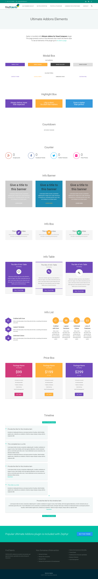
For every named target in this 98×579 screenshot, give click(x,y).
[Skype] (88, 1)
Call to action (18, 290)
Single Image (38, 64)
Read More (10, 476)
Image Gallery (60, 64)
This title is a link (13, 485)
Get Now (18, 394)
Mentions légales (49, 573)
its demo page (61, 40)
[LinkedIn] (85, 1)
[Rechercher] (91, 6)
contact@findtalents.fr (22, 1)
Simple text (15, 64)
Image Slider (83, 64)
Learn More (18, 203)
